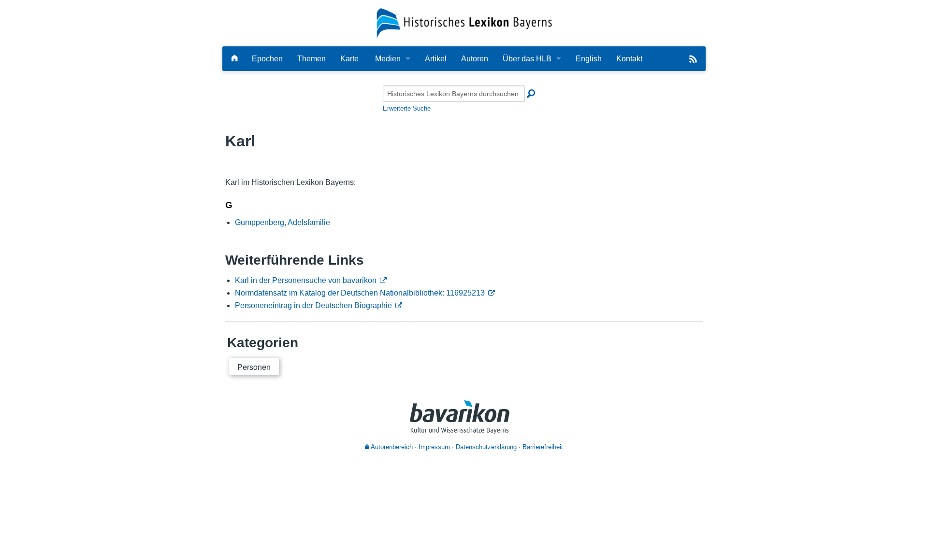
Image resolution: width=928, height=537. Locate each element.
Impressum (434, 447)
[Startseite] (464, 22)
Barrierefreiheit (542, 447)
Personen (254, 366)
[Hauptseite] (234, 59)
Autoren (474, 59)
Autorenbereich (391, 447)
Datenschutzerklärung (486, 447)
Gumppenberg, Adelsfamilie (282, 222)
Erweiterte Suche (407, 108)
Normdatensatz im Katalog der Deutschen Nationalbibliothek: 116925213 (360, 293)
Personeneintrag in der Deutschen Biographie (313, 305)
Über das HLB (527, 59)
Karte (349, 59)
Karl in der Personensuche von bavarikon (306, 280)
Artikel (436, 59)
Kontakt (629, 59)
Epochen (267, 59)
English (589, 59)
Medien (388, 59)
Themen (311, 59)
